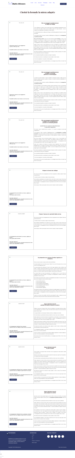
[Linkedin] (52, 436)
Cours (36, 2)
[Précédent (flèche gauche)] (0, 457)
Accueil (32, 2)
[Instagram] (55, 436)
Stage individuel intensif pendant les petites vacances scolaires (50, 304)
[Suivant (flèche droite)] (1, 457)
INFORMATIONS (33, 432)
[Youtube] (62, 436)
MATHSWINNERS (11, 432)
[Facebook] (48, 436)
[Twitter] (59, 436)
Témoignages (45, 2)
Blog (54, 2)
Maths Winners (18, 4)
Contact (50, 2)
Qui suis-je (40, 2)
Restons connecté (51, 432)
